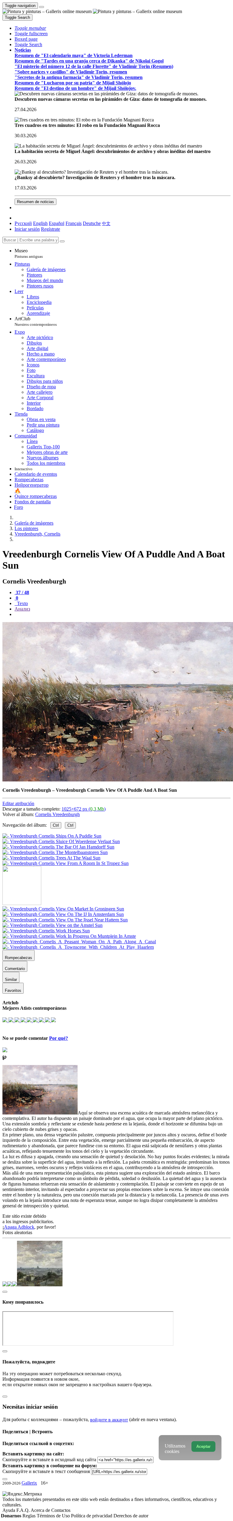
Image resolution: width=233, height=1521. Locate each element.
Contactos (60, 1510)
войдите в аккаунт (109, 1419)
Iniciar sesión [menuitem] (27, 229)
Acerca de (41, 1510)
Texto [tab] (22, 603)
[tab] (22, 592)
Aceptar (203, 1446)
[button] (30, 28)
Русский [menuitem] (23, 223)
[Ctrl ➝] (63, 908)
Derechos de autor (130, 1515)
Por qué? (58, 1038)
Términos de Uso (54, 1515)
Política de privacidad (92, 1515)
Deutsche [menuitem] (92, 223)
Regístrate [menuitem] (50, 229)
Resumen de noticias (35, 201)
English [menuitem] (40, 223)
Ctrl (56, 825)
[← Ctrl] (65, 863)
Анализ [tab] (22, 608)
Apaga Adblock (19, 1227)
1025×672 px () (84, 809)
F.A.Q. (23, 1510)
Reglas (29, 1515)
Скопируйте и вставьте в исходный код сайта (49, 1459)
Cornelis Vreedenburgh (57, 814)
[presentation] (123, 614)
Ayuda (9, 1510)
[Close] (62, 241)
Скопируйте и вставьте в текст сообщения (46, 1471)
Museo (29, 253)
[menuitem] (106, 223)
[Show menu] (41, 7)
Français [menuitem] (74, 223)
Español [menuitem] (56, 223)
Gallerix (29, 1482)
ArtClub (36, 321)
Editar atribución (18, 803)
